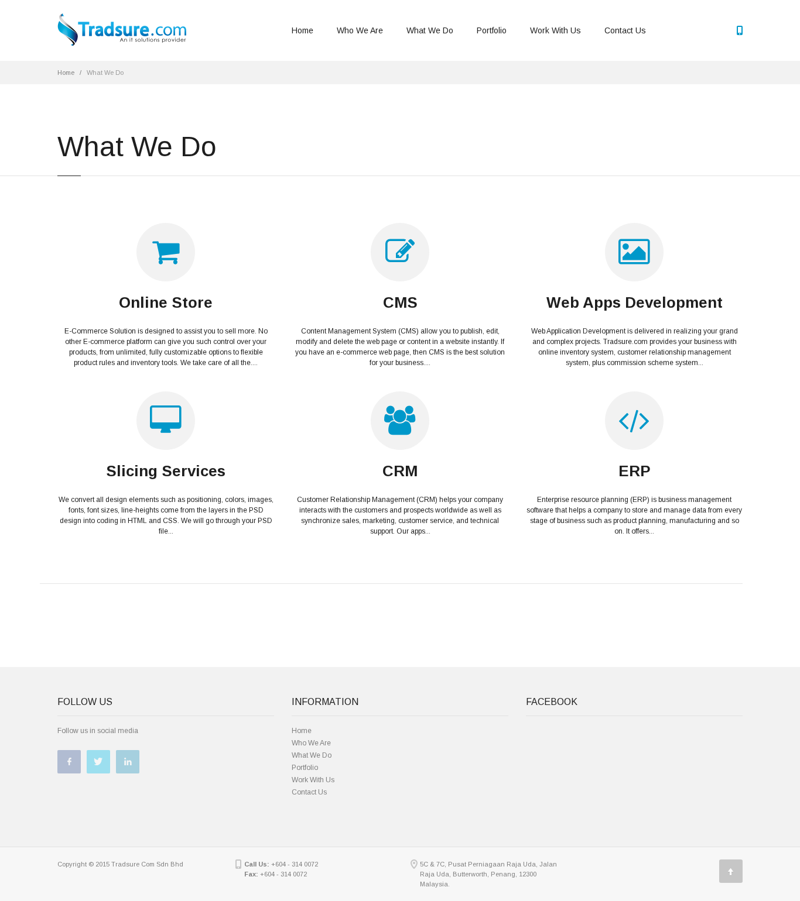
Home (302, 30)
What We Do (429, 30)
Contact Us (625, 30)
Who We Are (360, 30)
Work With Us (555, 30)
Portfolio (492, 30)
